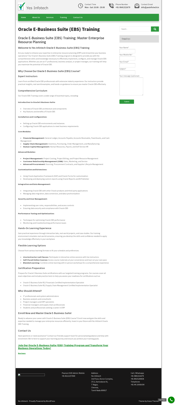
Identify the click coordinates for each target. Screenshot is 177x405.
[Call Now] (171, 400)
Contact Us (77, 17)
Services (49, 17)
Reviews (22, 353)
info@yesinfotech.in (150, 7)
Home (23, 17)
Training (63, 17)
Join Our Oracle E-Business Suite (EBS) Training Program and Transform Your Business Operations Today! (63, 347)
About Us (36, 17)
